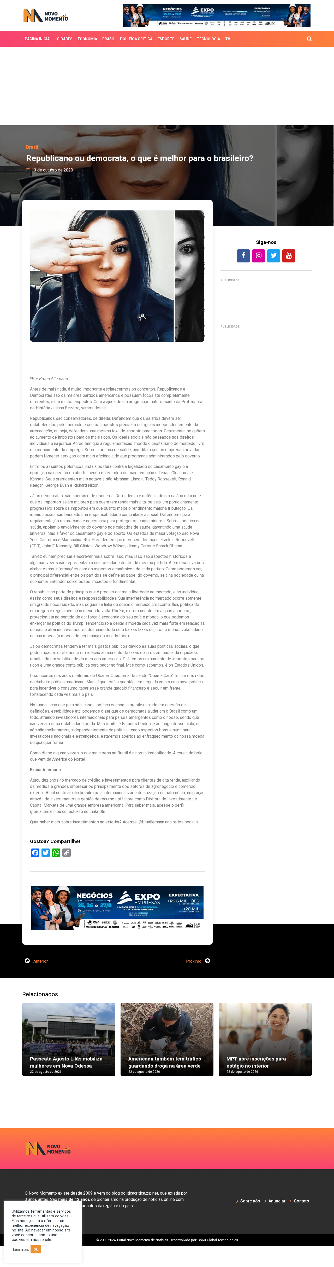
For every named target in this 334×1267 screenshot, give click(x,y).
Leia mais (21, 1249)
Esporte (166, 39)
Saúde (186, 39)
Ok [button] (36, 1249)
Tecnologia (208, 39)
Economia (87, 39)
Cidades (65, 39)
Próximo (194, 982)
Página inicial (38, 39)
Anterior (40, 982)
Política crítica (136, 39)
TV (227, 39)
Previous (14, 1065)
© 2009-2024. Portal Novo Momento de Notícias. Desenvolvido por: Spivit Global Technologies (167, 1261)
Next (319, 1065)
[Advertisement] (167, 86)
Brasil (108, 39)
